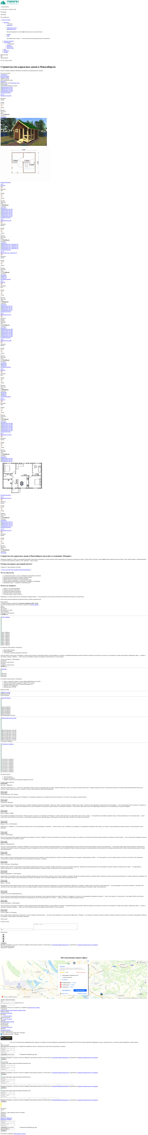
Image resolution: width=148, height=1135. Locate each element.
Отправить (3, 1006)
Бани (6, 84)
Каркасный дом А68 (6, 340)
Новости (3, 1010)
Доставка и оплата (5, 1030)
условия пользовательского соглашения (87, 944)
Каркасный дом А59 (6, 95)
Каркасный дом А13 (6, 530)
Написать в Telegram (6, 1119)
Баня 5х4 (3, 282)
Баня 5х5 (3, 399)
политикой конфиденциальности (60, 944)
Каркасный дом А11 (6, 314)
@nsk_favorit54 (14, 569)
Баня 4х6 (3, 370)
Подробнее (3, 117)
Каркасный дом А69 (6, 434)
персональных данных (34, 1007)
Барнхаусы (3, 81)
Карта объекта (35, 604)
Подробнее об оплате (6, 1027)
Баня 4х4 (3, 185)
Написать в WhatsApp (6, 1118)
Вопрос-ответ (22, 1010)
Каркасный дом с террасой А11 (9, 252)
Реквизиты (15, 1010)
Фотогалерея (8, 1010)
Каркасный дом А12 (6, 498)
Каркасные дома (15, 83)
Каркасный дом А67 (6, 220)
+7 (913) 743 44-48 (5, 20)
